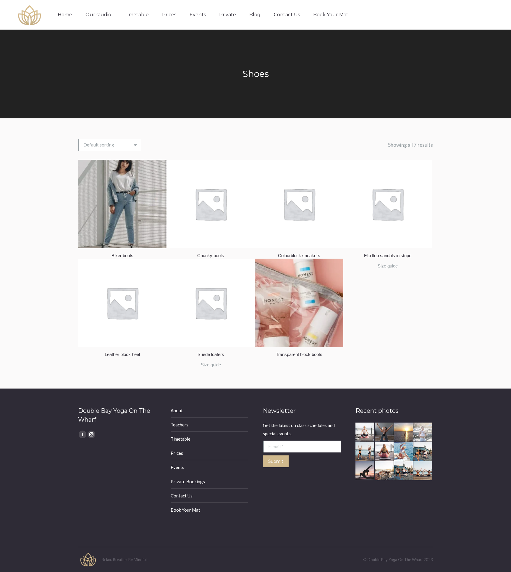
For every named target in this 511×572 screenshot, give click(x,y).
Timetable (180, 439)
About (177, 410)
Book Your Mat (185, 510)
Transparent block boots (299, 354)
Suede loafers (211, 354)
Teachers (179, 424)
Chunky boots (210, 255)
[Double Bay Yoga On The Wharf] (365, 432)
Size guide (388, 265)
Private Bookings (188, 481)
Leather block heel (122, 354)
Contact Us (182, 495)
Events (177, 467)
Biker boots (122, 255)
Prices (177, 453)
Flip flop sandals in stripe (387, 255)
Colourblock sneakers (299, 255)
